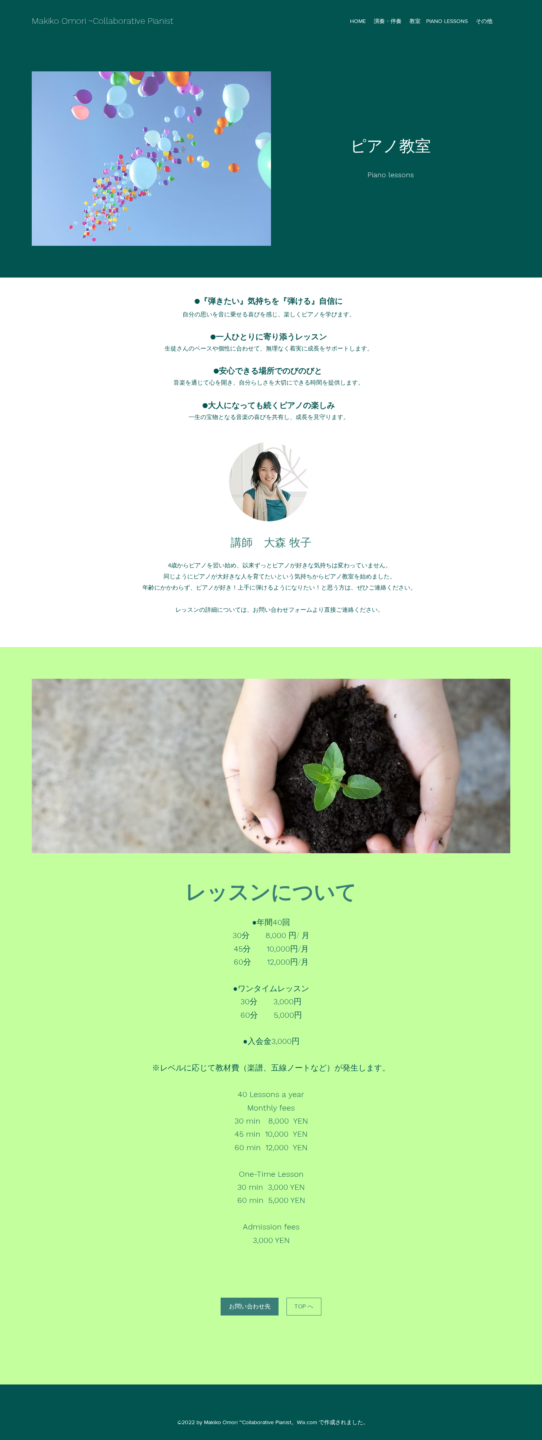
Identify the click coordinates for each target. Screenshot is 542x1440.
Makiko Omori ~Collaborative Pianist (102, 21)
